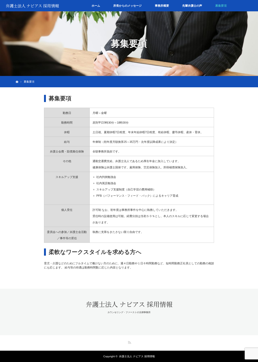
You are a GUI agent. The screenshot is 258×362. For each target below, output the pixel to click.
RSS (129, 342)
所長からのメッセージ (127, 5)
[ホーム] (17, 77)
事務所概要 (162, 5)
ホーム (96, 5)
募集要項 (221, 5)
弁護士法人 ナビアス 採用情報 (32, 6)
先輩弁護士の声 (192, 5)
